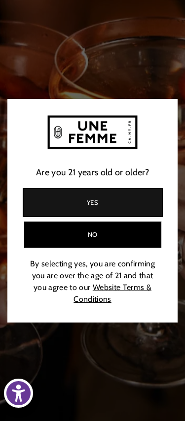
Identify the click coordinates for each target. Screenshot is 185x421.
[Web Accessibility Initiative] (18, 393)
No (93, 234)
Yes (92, 202)
